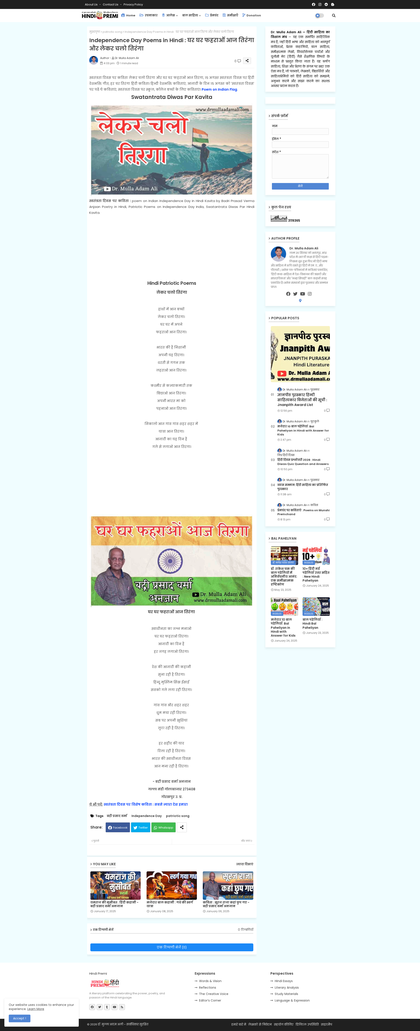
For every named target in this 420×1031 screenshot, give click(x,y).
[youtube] (302, 294)
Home (130, 15)
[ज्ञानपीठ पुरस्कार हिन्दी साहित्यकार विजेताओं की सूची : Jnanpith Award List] (300, 354)
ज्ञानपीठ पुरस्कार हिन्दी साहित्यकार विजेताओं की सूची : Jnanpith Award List (302, 400)
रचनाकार (151, 15)
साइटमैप (326, 1024)
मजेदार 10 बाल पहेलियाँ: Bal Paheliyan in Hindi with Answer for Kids (303, 430)
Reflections (207, 987)
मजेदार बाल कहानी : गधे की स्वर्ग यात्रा (170, 904)
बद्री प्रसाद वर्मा (117, 816)
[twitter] (295, 294)
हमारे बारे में (238, 1024)
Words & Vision (210, 981)
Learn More (35, 1009)
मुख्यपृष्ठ (94, 32)
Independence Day (146, 816)
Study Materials (286, 994)
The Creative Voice (213, 994)
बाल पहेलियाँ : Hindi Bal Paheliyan (312, 624)
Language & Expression (292, 1000)
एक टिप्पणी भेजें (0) (172, 947)
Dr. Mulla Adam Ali (287, 32)
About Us (91, 4)
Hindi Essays (284, 981)
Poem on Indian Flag (219, 89)
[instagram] (310, 294)
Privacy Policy (133, 4)
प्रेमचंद (213, 15)
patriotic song (112, 32)
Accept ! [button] (19, 1018)
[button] (333, 15)
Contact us (111, 4)
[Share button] (182, 827)
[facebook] (288, 294)
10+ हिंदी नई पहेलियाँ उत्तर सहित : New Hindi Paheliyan (316, 575)
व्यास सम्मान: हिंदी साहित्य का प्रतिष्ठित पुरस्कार (302, 487)
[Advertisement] (171, 247)
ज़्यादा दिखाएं (244, 864)
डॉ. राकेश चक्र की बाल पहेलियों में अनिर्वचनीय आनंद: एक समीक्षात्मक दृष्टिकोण (284, 577)
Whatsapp (165, 827)
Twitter (143, 827)
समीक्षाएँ (232, 15)
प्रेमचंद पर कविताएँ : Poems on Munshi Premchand (303, 512)
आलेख (170, 15)
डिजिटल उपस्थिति (307, 1024)
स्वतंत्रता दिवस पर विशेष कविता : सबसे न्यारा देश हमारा (146, 804)
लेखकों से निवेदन (260, 1024)
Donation (253, 15)
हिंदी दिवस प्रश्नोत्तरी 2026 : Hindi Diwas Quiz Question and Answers (303, 462)
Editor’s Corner (210, 1000)
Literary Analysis (287, 987)
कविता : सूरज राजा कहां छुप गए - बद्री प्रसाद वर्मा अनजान (226, 904)
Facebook (120, 827)
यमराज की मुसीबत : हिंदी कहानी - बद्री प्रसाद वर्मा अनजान (114, 904)
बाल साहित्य (190, 15)
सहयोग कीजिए (283, 1024)
